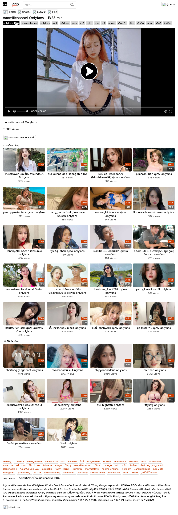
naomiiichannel (30, 23)
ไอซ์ (82, 461)
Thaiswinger (12, 500)
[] (72, 5)
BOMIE (107, 461)
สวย (97, 23)
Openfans (45, 500)
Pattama (134, 461)
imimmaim (23, 496)
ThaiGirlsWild (29, 500)
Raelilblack (155, 461)
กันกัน (109, 496)
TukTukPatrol (55, 493)
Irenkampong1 (144, 496)
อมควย (111, 23)
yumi (130, 493)
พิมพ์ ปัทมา (94, 493)
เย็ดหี (158, 23)
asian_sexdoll (34, 461)
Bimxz (98, 465)
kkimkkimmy (97, 472)
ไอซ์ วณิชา (52, 485)
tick (142, 485)
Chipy (68, 465)
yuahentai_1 (24, 472)
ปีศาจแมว (152, 485)
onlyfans (10, 23)
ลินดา (138, 493)
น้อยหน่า (158, 493)
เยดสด (150, 23)
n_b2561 (129, 496)
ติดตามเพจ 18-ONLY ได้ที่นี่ (22, 137)
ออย (62, 461)
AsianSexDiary (36, 493)
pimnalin (47, 469)
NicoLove (34, 465)
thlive (65, 489)
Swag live (160, 496)
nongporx (9, 472)
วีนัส (135, 485)
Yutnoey (19, 461)
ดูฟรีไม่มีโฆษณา (149, 472)
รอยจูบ (58, 465)
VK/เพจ (150, 500)
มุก (88, 500)
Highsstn (77, 469)
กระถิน (147, 493)
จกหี (82, 23)
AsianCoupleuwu (29, 469)
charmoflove (91, 469)
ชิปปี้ (112, 489)
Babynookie (93, 461)
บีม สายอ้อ (66, 485)
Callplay (57, 500)
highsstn (75, 489)
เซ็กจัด (140, 23)
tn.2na (133, 465)
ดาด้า (85, 489)
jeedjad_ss (106, 500)
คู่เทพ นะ (171, 4)
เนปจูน (118, 496)
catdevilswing (52, 472)
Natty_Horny (62, 469)
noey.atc (158, 469)
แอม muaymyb (67, 496)
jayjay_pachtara (34, 489)
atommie (10, 496)
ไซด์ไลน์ (12, 12)
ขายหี (55, 23)
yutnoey (51, 496)
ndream (126, 469)
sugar (104, 485)
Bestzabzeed (17, 493)
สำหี (104, 23)
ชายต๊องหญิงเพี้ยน (75, 493)
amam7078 (51, 461)
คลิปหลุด (64, 23)
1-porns (127, 500)
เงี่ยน (132, 23)
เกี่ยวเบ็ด (122, 23)
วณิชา (124, 465)
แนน (95, 500)
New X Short (130, 472)
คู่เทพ (74, 23)
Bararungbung (142, 469)
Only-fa (138, 500)
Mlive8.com (14, 507)
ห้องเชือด (165, 485)
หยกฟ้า (78, 485)
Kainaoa (72, 461)
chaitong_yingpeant (151, 465)
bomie (82, 496)
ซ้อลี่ (82, 500)
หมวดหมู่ (41, 12)
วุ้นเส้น (94, 489)
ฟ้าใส (168, 493)
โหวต (54, 12)
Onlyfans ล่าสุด (11, 145)
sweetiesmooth (83, 465)
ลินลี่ (119, 489)
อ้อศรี (104, 489)
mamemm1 (69, 472)
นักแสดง (26, 12)
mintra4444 (120, 461)
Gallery (7, 461)
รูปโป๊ (89, 23)
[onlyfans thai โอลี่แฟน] (15, 4)
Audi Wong (91, 485)
